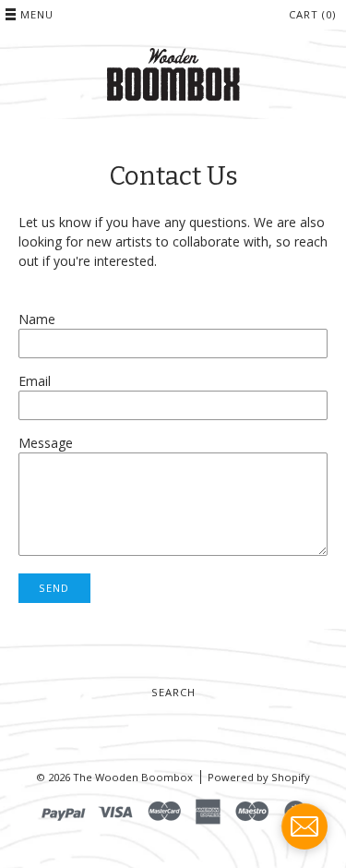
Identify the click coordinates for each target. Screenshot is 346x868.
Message (45, 443)
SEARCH (173, 692)
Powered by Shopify (259, 777)
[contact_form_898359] (304, 826)
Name (36, 319)
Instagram (207, 727)
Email (34, 381)
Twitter (138, 727)
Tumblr (184, 727)
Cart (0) (312, 14)
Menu (37, 14)
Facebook (161, 727)
